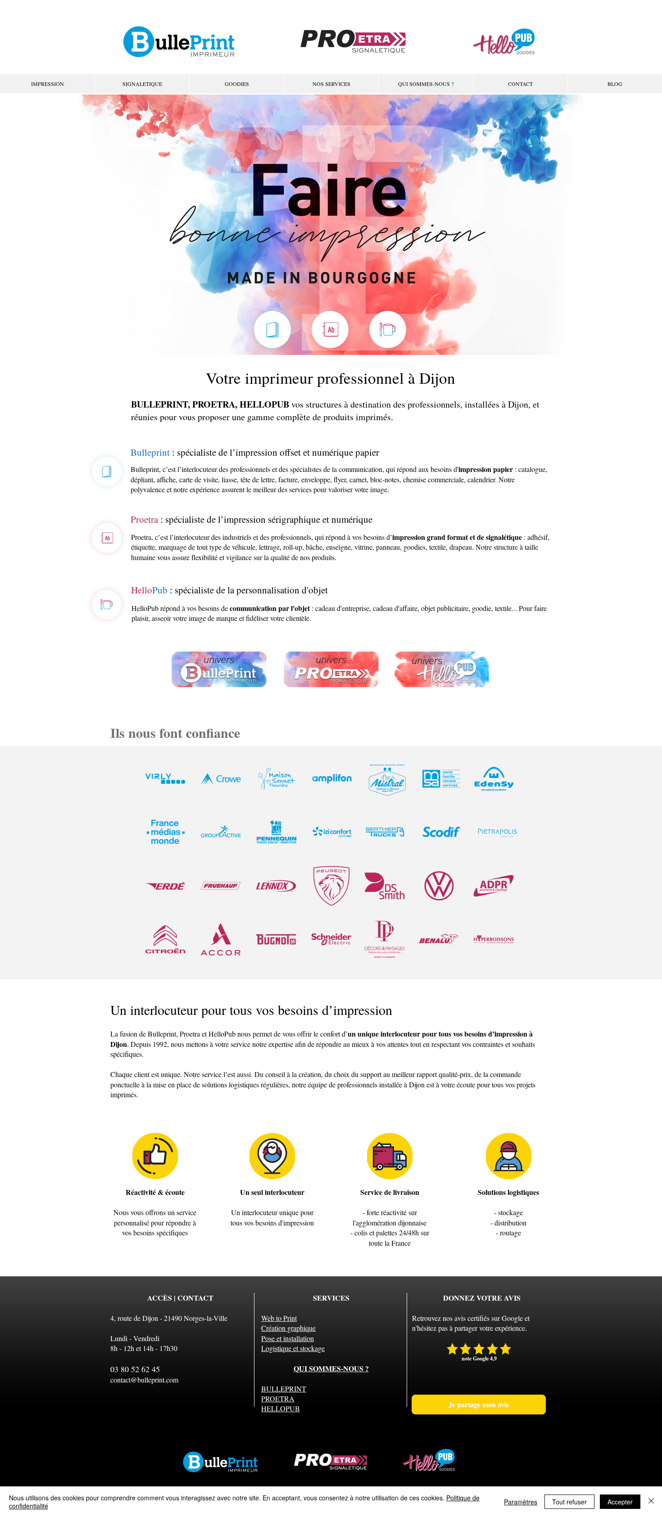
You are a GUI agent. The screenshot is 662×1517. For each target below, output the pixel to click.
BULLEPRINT (283, 1388)
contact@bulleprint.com (144, 1379)
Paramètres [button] (520, 1501)
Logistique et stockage (293, 1348)
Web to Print (279, 1318)
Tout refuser (569, 1501)
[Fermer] (651, 1502)
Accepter (620, 1501)
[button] (331, 83)
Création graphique (288, 1328)
